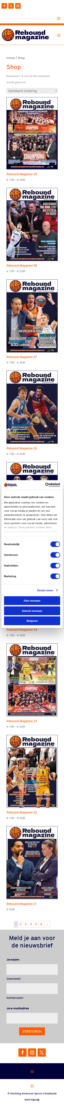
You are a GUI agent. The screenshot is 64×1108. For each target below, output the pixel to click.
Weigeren (32, 620)
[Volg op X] (11, 6)
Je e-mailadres (17, 1008)
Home (10, 58)
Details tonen (45, 590)
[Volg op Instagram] (18, 6)
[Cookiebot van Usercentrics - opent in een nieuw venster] (45, 485)
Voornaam (13, 979)
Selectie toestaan (32, 610)
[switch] (55, 555)
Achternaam (14, 998)
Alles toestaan (32, 600)
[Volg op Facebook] (4, 6)
